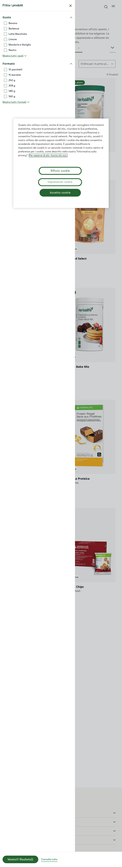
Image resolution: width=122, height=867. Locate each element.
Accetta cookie (60, 192)
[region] (61, 163)
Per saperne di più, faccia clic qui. (48, 155)
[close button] (70, 5)
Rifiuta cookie (60, 170)
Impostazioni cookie (60, 182)
